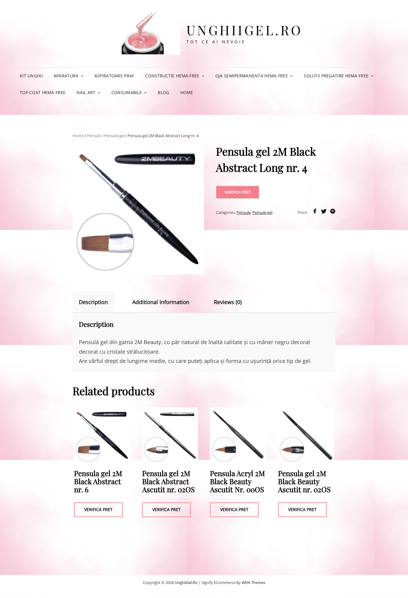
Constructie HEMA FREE (172, 76)
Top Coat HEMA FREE (42, 92)
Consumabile (126, 92)
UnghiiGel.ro (244, 30)
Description (93, 302)
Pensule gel (114, 135)
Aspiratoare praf (114, 76)
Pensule (94, 135)
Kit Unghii (31, 76)
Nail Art (85, 92)
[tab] (99, 302)
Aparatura (66, 76)
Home (186, 92)
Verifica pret (238, 192)
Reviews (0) (228, 302)
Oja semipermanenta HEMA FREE (251, 76)
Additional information (160, 302)
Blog (163, 92)
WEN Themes (253, 582)
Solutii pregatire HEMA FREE (336, 76)
